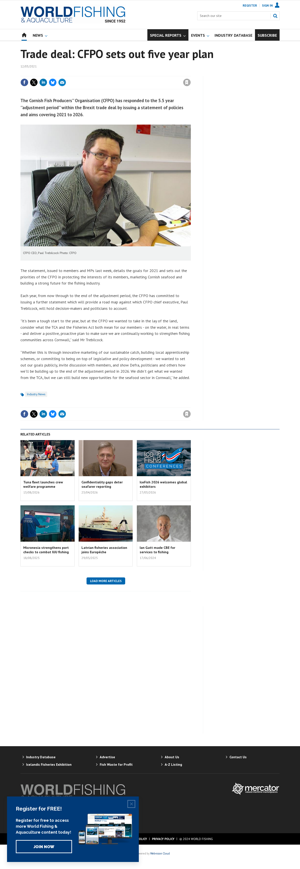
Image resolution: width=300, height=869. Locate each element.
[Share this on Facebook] (24, 82)
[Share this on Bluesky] (53, 82)
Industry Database (41, 757)
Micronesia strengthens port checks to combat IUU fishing (46, 549)
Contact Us (238, 757)
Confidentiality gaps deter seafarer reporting (102, 484)
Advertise (107, 757)
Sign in (135, 73)
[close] (190, 73)
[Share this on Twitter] (34, 82)
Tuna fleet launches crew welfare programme (43, 484)
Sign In (267, 5)
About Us (172, 757)
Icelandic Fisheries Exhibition (49, 764)
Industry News (36, 394)
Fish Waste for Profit (116, 764)
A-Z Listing (173, 764)
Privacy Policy (163, 839)
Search (275, 15)
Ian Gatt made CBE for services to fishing (157, 549)
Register (250, 5)
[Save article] (187, 82)
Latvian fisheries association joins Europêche (104, 549)
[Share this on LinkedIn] (43, 82)
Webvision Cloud (160, 853)
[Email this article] (62, 82)
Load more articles (106, 581)
